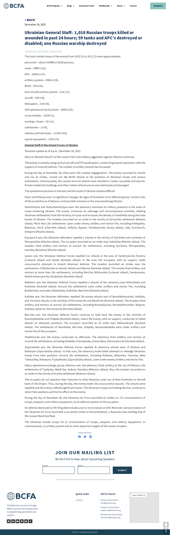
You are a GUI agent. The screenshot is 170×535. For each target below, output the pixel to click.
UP (166, 525)
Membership (104, 6)
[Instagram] (30, 521)
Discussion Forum (86, 6)
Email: (45, 466)
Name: (80, 466)
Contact (133, 6)
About (119, 6)
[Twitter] (13, 521)
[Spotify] (26, 521)
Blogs (69, 6)
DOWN (166, 531)
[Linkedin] (22, 521)
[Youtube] (17, 521)
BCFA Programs (53, 6)
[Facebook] (9, 521)
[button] (79, 436)
